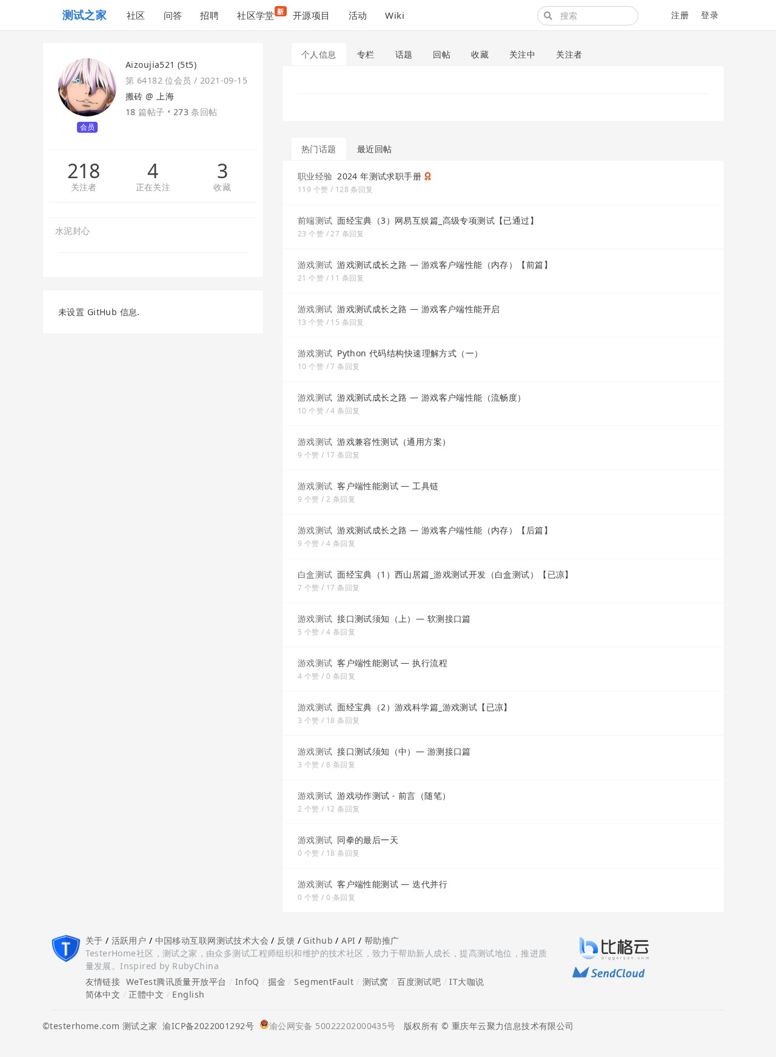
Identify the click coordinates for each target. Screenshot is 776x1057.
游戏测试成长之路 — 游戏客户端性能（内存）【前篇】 (444, 264)
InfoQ (247, 981)
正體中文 (146, 994)
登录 (709, 15)
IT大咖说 (466, 981)
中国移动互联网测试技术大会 (212, 940)
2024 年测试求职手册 (379, 176)
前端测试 (315, 220)
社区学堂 (260, 14)
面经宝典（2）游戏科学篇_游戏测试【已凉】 (424, 707)
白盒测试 (315, 574)
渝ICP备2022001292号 (205, 1026)
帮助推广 (382, 940)
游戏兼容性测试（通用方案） (393, 441)
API (348, 940)
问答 (173, 15)
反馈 (286, 940)
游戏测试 (315, 264)
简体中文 (103, 994)
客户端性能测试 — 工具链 (387, 486)
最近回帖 (374, 149)
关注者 (84, 187)
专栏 (366, 54)
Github (318, 940)
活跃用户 (129, 940)
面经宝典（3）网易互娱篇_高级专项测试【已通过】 (437, 220)
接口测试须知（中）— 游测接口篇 (404, 751)
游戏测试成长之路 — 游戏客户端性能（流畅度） (431, 397)
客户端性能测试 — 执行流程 (392, 663)
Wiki (394, 15)
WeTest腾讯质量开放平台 (176, 981)
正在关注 (153, 187)
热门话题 (318, 149)
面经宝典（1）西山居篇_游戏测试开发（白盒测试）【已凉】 (455, 574)
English (188, 994)
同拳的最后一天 (367, 839)
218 (84, 170)
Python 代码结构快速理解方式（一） (410, 353)
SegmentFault (323, 981)
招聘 (209, 15)
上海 (165, 96)
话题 (404, 54)
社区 (136, 15)
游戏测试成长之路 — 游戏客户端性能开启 (418, 309)
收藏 (222, 187)
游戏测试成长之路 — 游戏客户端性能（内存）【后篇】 (444, 530)
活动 (358, 15)
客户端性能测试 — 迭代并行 (392, 884)
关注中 (522, 54)
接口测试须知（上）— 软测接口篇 (404, 618)
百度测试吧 (419, 981)
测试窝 (376, 981)
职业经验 (315, 176)
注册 (680, 15)
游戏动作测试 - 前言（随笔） (393, 795)
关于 (94, 940)
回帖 (441, 54)
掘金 (277, 981)
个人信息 (318, 54)
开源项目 (311, 15)
